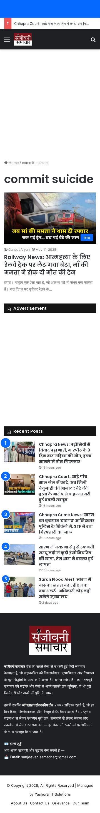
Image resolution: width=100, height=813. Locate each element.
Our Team (80, 803)
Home (13, 162)
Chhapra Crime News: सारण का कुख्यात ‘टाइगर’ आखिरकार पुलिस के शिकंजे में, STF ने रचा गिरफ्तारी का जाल (66, 523)
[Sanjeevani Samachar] (23, 39)
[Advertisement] (50, 104)
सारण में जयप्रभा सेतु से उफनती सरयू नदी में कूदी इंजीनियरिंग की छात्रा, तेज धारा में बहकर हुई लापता (66, 555)
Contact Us (39, 803)
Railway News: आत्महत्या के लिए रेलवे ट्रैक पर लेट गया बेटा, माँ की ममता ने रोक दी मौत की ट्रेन (47, 264)
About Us (19, 803)
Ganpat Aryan (19, 249)
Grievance (61, 803)
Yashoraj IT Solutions (53, 794)
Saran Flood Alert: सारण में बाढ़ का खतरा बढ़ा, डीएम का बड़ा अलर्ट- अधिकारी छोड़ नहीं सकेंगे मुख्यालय (65, 588)
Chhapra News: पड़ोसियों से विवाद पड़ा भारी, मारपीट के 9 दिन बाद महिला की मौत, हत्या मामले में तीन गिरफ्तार (65, 453)
